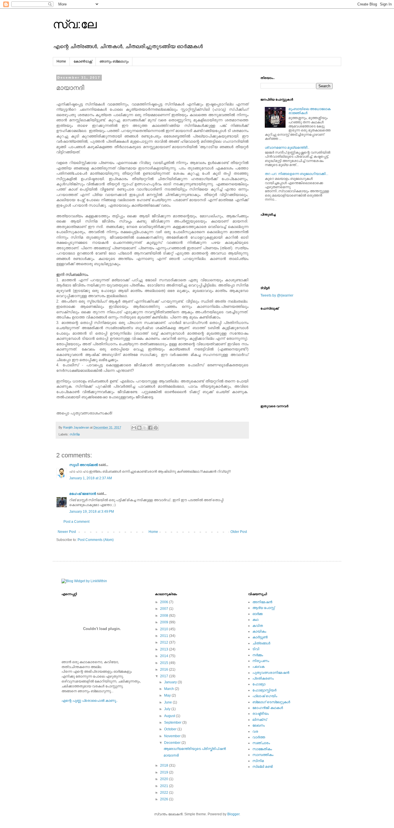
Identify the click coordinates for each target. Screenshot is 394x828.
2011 (164, 636)
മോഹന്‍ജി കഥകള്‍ (267, 708)
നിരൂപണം (260, 661)
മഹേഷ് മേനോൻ (82, 494)
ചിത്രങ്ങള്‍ (261, 643)
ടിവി (255, 649)
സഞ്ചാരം (261, 743)
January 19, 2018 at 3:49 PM (91, 512)
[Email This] (134, 428)
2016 (164, 669)
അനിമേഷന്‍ (262, 602)
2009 (164, 622)
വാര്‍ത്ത (258, 737)
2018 (164, 765)
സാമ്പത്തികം (262, 755)
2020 (164, 779)
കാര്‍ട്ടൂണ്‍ (260, 637)
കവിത (257, 626)
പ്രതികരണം (263, 678)
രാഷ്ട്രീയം (260, 714)
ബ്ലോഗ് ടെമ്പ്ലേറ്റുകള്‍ (271, 702)
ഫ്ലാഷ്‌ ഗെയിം (264, 696)
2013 (164, 649)
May (168, 695)
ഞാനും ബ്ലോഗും (114, 61)
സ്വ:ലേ (75, 24)
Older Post (238, 532)
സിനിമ (75, 434)
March (169, 689)
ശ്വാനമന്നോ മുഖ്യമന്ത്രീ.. (287, 148)
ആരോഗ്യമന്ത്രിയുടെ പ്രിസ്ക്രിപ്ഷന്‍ (195, 749)
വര (255, 731)
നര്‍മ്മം (257, 655)
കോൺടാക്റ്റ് (83, 61)
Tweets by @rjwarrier (276, 295)
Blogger (233, 814)
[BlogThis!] (139, 428)
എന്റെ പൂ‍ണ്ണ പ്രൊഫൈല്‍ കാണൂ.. (89, 701)
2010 (164, 629)
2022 (164, 793)
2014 (164, 656)
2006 (164, 602)
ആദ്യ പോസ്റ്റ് (263, 608)
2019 (164, 772)
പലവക (258, 667)
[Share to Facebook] (150, 428)
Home (61, 61)
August (170, 716)
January (171, 682)
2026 (164, 799)
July (167, 709)
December (172, 743)
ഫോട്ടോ (258, 684)
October (170, 729)
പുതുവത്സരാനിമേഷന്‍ (270, 673)
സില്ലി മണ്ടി (262, 767)
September (173, 723)
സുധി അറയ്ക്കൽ (83, 465)
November (172, 736)
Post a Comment (76, 522)
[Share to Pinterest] (156, 428)
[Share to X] (145, 428)
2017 (164, 676)
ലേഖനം (258, 725)
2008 (164, 616)
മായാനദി (171, 755)
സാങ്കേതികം (262, 749)
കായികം (259, 631)
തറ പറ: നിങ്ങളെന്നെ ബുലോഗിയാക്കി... (296, 174)
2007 (164, 609)
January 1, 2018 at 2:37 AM (90, 478)
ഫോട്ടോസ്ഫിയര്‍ (264, 690)
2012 (164, 642)
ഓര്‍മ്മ (257, 614)
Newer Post (67, 532)
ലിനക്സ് (259, 720)
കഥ (255, 620)
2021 (164, 786)
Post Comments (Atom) (96, 540)
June (168, 702)
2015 (164, 663)
